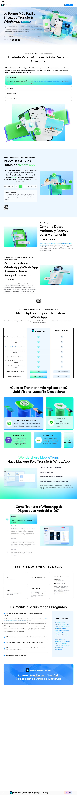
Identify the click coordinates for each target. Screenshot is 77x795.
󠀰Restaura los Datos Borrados (12, 346)
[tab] (56, 467)
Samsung (45, 80)
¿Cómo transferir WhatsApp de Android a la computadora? (62, 644)
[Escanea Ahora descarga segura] (19, 40)
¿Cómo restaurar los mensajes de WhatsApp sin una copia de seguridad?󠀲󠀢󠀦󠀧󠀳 (62, 638)
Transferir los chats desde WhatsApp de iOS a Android (47, 81)
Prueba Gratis (68, 4)
